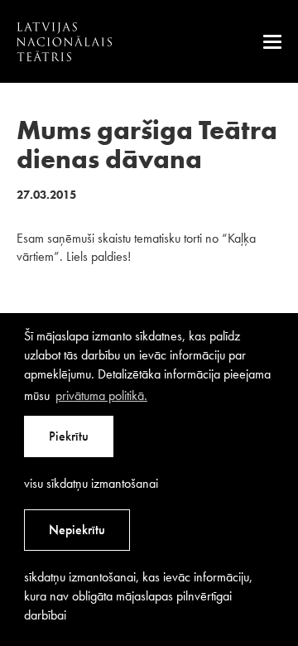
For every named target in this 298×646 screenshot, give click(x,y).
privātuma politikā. (101, 395)
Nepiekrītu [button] (77, 529)
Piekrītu (69, 436)
